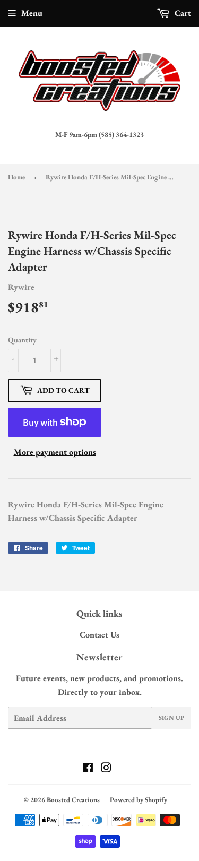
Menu (31, 13)
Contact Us (99, 634)
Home (16, 177)
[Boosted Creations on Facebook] (87, 768)
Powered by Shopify (138, 799)
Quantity (22, 340)
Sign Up (171, 717)
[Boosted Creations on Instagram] (106, 768)
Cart (181, 13)
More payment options (55, 452)
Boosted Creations (73, 799)
